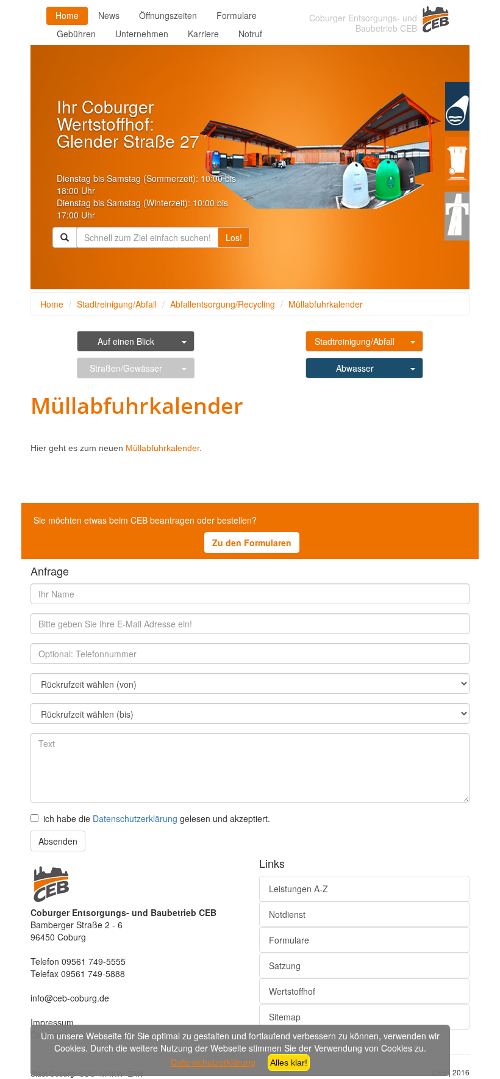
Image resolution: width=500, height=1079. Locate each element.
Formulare (236, 15)
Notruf (250, 33)
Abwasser (355, 368)
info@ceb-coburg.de (69, 998)
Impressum (52, 1022)
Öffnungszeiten (168, 15)
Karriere (203, 33)
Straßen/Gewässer (126, 368)
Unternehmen (141, 33)
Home (67, 15)
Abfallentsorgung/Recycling (222, 304)
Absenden (57, 841)
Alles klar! (288, 1062)
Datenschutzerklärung (135, 818)
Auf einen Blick (126, 341)
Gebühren (76, 33)
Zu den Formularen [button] (251, 542)
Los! (234, 237)
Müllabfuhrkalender (325, 304)
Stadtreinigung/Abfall (117, 304)
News (109, 15)
